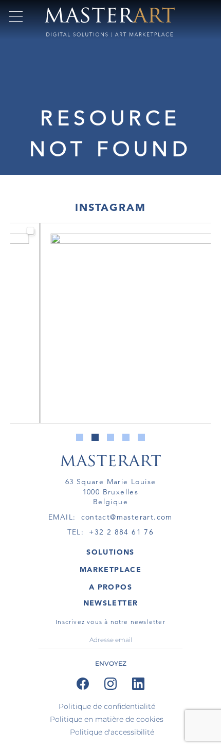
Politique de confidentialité (107, 706)
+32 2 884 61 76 (121, 532)
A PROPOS (110, 587)
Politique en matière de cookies (106, 719)
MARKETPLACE (110, 569)
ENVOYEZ (110, 663)
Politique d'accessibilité (112, 732)
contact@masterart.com (127, 517)
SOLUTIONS (110, 552)
